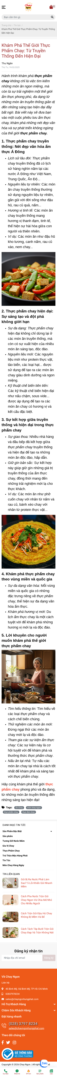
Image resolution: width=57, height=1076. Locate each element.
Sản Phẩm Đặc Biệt (12, 831)
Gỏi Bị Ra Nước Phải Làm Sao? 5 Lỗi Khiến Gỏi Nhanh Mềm (36, 883)
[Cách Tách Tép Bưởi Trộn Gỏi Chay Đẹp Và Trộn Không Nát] (10, 932)
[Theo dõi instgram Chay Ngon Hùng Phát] (14, 1042)
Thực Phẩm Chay (11, 850)
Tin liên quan (11, 874)
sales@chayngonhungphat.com (22, 999)
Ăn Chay (19, 808)
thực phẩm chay (11, 812)
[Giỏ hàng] (51, 7)
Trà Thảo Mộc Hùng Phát (15, 855)
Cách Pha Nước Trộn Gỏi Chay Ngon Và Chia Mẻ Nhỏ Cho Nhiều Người (36, 900)
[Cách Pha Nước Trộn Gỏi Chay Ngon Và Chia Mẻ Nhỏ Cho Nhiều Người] (10, 900)
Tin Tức (6, 860)
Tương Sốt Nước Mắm (14, 841)
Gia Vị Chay (8, 846)
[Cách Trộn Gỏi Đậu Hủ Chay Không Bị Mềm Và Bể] (10, 917)
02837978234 (12, 994)
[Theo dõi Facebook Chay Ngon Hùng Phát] (3, 1042)
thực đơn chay (28, 812)
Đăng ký (49, 957)
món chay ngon (34, 808)
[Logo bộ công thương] (17, 1053)
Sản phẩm (8, 836)
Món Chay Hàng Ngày (13, 865)
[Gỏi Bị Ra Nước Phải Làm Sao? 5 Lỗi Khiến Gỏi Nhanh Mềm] (10, 883)
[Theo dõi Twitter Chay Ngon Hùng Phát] (8, 1042)
